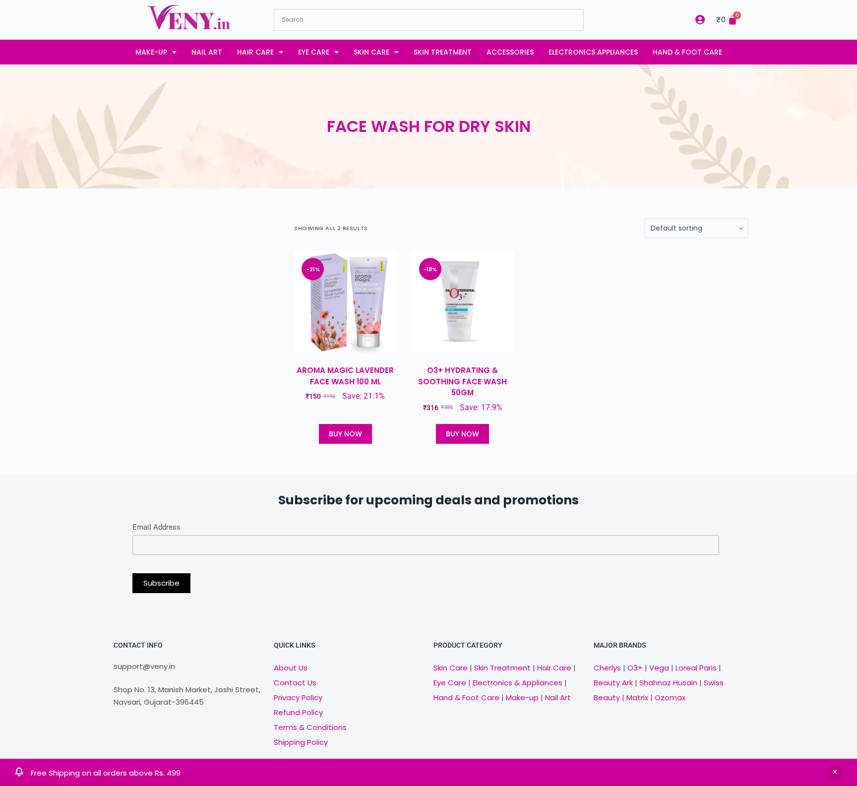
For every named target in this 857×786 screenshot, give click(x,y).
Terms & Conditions (310, 727)
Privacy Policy (298, 697)
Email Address (156, 527)
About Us (290, 668)
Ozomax (670, 697)
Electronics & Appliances (517, 682)
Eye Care (313, 52)
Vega (659, 668)
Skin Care (371, 52)
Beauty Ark (613, 682)
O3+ (635, 668)
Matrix (637, 697)
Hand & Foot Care (687, 52)
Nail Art (206, 52)
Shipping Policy (301, 742)
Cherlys (607, 668)
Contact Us (295, 682)
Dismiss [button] (834, 772)
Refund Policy (298, 712)
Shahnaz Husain (668, 682)
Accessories (510, 52)
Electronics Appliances (593, 52)
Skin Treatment (443, 52)
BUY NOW (345, 434)
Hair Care (255, 52)
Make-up (151, 52)
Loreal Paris (696, 668)
